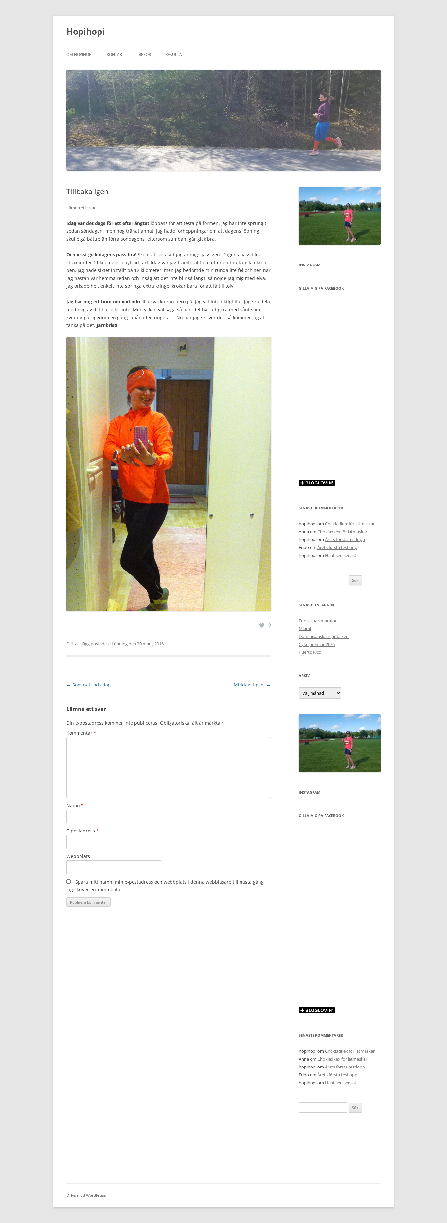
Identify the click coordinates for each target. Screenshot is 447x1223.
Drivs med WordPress (86, 1195)
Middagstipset (252, 685)
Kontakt (115, 54)
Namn (75, 805)
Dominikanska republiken (324, 636)
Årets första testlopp (345, 539)
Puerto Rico (310, 652)
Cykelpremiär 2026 (317, 644)
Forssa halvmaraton (318, 621)
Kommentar (81, 733)
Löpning (120, 644)
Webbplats (78, 856)
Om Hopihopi (79, 54)
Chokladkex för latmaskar (350, 524)
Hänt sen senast (340, 555)
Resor (145, 54)
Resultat (174, 54)
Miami (305, 628)
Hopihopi (85, 31)
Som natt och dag (88, 685)
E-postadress (82, 831)
